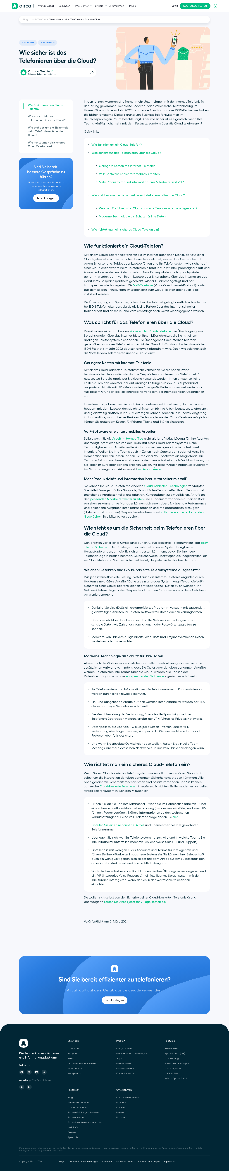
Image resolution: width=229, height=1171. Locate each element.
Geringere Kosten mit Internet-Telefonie (127, 166)
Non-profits (74, 1073)
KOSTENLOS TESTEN (195, 6)
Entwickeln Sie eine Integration (85, 1122)
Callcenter (73, 1048)
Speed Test (74, 1137)
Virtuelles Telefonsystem (82, 1063)
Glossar (72, 1132)
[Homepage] (22, 6)
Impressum (169, 1162)
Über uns (121, 1102)
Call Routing (172, 1058)
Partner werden (76, 1117)
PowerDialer (171, 1048)
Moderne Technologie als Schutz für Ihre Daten (132, 216)
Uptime (120, 1117)
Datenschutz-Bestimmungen (83, 1162)
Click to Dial (171, 1073)
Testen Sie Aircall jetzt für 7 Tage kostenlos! (135, 901)
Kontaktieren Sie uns (127, 1097)
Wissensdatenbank (79, 1102)
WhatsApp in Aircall (176, 1078)
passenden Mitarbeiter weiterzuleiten (117, 499)
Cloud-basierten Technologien (165, 486)
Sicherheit (107, 1162)
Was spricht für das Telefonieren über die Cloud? (47, 118)
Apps (119, 1058)
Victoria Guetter (39, 71)
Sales (71, 1058)
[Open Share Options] (92, 72)
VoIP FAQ (73, 1127)
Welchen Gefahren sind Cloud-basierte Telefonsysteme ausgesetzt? (148, 208)
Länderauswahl (125, 1068)
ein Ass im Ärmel (150, 469)
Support (72, 1053)
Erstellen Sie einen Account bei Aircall (117, 825)
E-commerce (75, 1068)
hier (175, 817)
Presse (120, 1112)
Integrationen (124, 1048)
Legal (62, 1162)
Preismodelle (123, 1063)
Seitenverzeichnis (125, 1162)
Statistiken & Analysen (177, 1063)
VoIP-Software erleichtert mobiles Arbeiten (129, 174)
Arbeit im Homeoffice (127, 438)
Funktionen (28, 43)
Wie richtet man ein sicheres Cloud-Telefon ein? (46, 144)
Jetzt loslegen (46, 198)
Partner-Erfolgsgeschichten (83, 1112)
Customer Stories (78, 1107)
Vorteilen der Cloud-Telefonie (150, 331)
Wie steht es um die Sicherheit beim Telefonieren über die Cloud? (48, 131)
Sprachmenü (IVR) (175, 1053)
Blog (25, 19)
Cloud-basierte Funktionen (118, 786)
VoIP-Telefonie (143, 285)
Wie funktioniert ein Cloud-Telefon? (45, 107)
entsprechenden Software (145, 676)
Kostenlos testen (125, 1073)
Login (175, 6)
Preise (132, 6)
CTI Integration (173, 1068)
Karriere (120, 1107)
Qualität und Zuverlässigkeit (132, 1053)
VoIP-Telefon (39, 19)
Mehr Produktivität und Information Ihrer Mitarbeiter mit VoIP (141, 182)
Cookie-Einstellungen (149, 1162)
